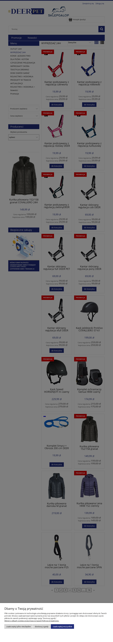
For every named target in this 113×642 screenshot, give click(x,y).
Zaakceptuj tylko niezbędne (18, 626)
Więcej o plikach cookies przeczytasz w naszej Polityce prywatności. (31, 621)
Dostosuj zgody (42, 626)
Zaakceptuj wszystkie (62, 626)
